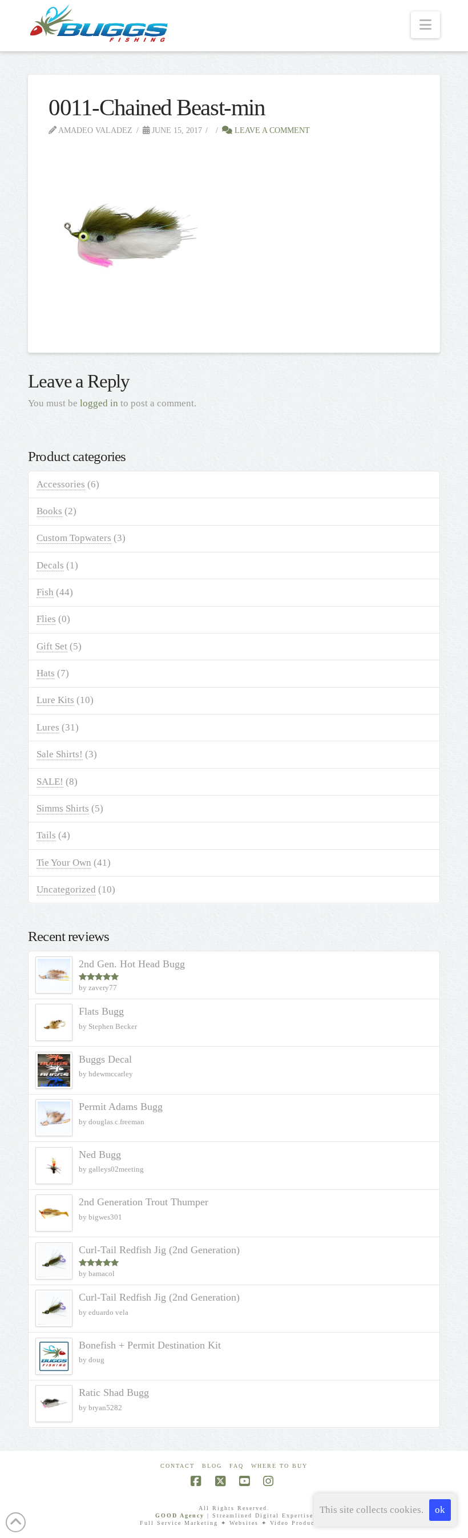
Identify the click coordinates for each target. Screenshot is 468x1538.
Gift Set (52, 646)
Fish (45, 592)
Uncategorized (66, 889)
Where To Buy (279, 1466)
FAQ (236, 1466)
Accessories (61, 484)
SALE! (50, 781)
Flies (46, 618)
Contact (177, 1466)
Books (49, 511)
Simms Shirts (63, 808)
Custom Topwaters (74, 537)
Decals (50, 565)
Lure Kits (55, 700)
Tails (46, 835)
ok (440, 1509)
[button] (425, 24)
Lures (48, 727)
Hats (46, 673)
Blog (212, 1466)
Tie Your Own (64, 862)
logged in (99, 403)
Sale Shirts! (60, 754)
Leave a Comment (271, 130)
